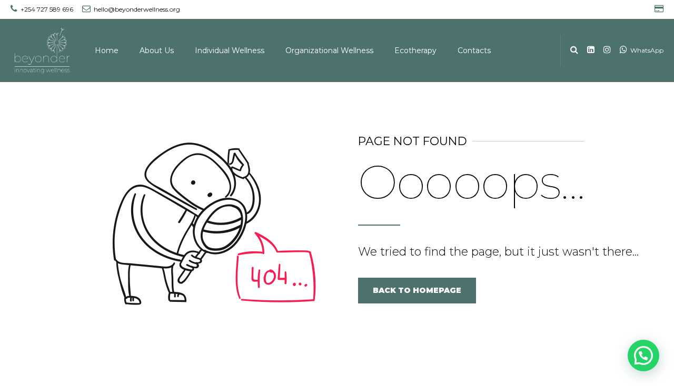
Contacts (474, 50)
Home (106, 50)
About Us (157, 50)
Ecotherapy (415, 50)
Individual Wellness (229, 50)
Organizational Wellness (329, 50)
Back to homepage (417, 290)
